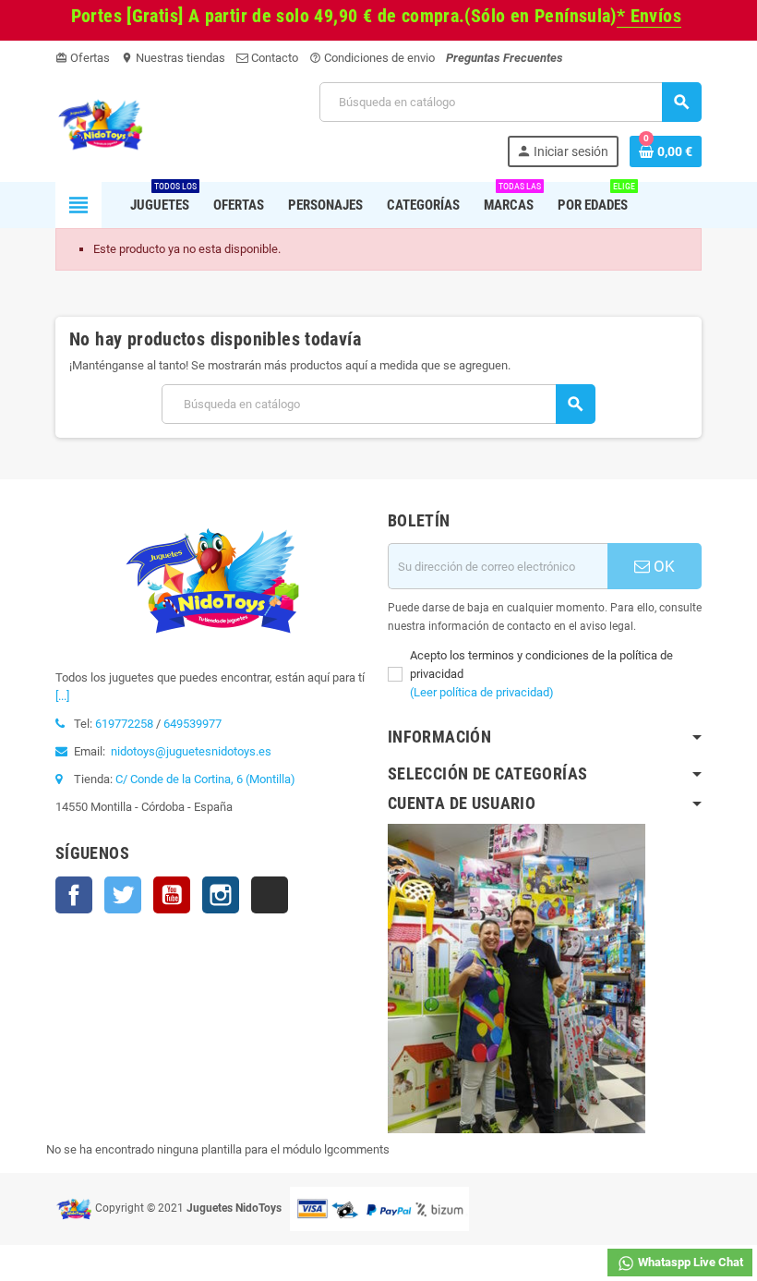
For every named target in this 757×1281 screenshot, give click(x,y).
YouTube (171, 894)
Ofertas (82, 58)
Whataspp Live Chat (689, 1262)
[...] (62, 696)
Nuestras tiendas (173, 58)
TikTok (269, 894)
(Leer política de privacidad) (482, 692)
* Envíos (649, 16)
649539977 (192, 724)
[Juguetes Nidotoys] (100, 123)
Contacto (273, 58)
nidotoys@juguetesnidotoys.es (191, 751)
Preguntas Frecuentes (504, 58)
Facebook (73, 894)
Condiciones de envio (372, 58)
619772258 (124, 724)
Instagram (220, 894)
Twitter (122, 894)
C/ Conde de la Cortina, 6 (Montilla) (205, 779)
